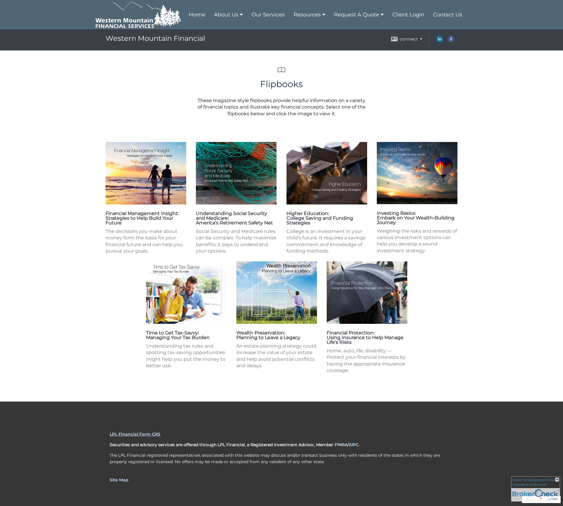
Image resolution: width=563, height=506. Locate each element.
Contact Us (447, 14)
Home (197, 14)
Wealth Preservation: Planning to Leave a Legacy (268, 335)
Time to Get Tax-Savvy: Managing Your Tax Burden (178, 335)
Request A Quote (356, 14)
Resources (307, 14)
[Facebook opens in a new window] (451, 41)
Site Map (119, 480)
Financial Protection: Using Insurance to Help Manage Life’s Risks (365, 337)
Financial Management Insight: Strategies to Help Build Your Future (142, 218)
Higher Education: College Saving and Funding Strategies (319, 218)
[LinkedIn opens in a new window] (439, 41)
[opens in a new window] (146, 203)
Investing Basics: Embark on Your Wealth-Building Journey (416, 217)
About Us (226, 14)
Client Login (408, 14)
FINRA (341, 444)
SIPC (354, 444)
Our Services (268, 14)
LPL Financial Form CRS (135, 434)
